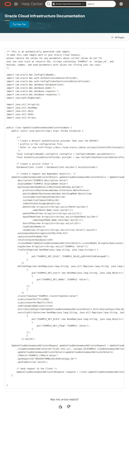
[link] (69, 4)
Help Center (32, 4)
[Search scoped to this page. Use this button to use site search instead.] (83, 4)
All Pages (119, 37)
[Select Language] (121, 4)
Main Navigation (16, 4)
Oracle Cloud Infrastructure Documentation (45, 16)
